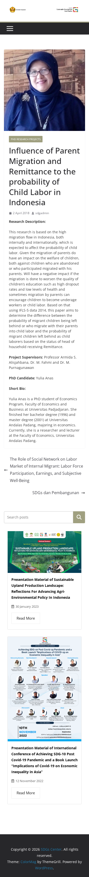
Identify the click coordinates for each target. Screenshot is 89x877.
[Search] (79, 517)
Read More (26, 618)
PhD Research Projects (26, 139)
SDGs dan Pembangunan (55, 492)
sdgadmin (42, 213)
